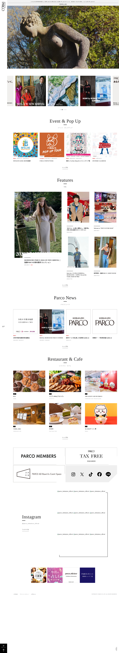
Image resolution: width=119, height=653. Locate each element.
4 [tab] (65, 109)
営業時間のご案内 (63, 4)
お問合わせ (33, 594)
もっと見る (65, 167)
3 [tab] (63, 109)
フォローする (25, 529)
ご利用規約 (15, 594)
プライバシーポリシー (24, 594)
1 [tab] (60, 109)
